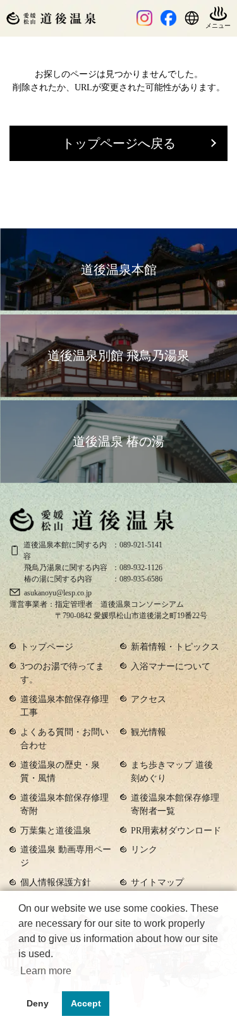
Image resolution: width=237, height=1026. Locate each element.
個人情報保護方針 (55, 882)
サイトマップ (157, 882)
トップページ (46, 647)
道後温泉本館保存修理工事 (64, 706)
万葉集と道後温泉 (55, 830)
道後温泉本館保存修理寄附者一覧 (175, 804)
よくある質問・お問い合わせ (64, 738)
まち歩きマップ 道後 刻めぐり (172, 771)
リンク (144, 849)
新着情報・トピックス (175, 647)
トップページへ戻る (119, 143)
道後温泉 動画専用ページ (65, 856)
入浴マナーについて (170, 666)
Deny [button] (38, 1003)
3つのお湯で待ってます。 (62, 673)
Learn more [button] (45, 970)
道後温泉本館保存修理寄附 (64, 804)
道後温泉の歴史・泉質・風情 (60, 771)
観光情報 (148, 732)
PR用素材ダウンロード (176, 830)
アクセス (148, 699)
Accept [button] (86, 1003)
